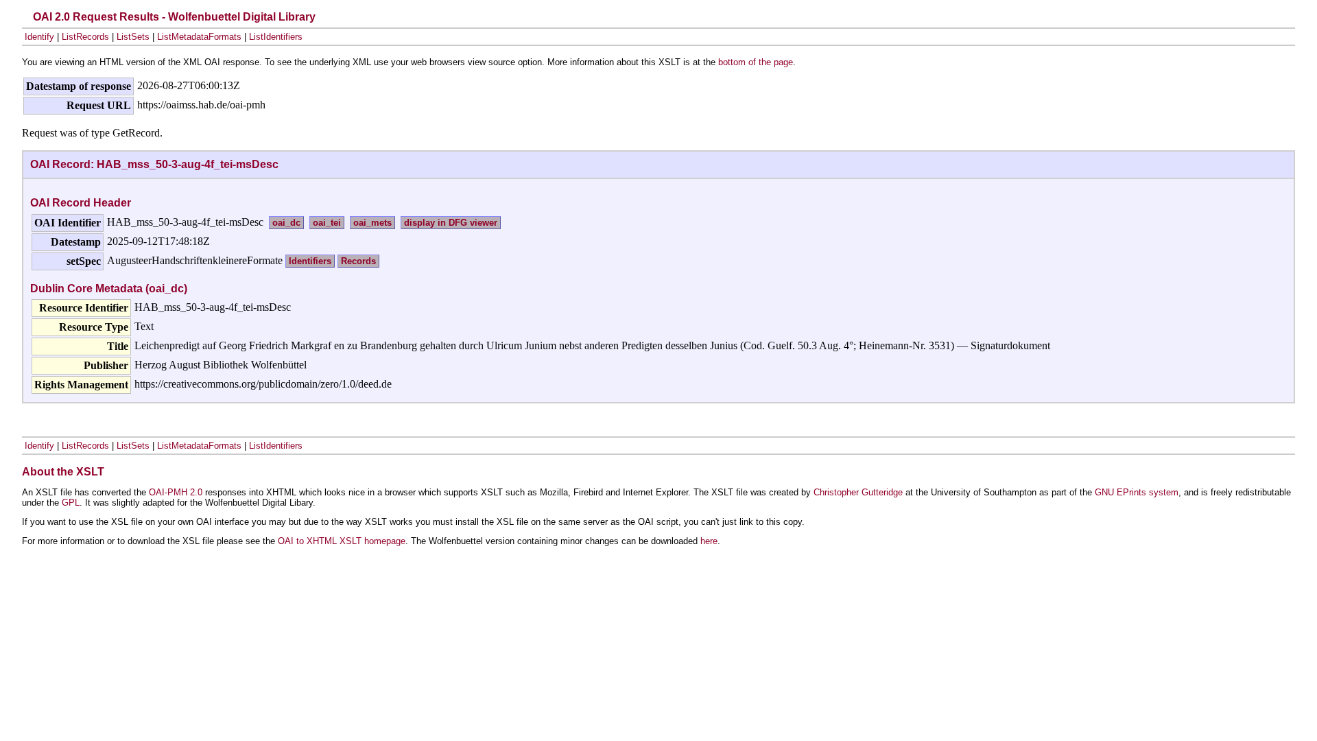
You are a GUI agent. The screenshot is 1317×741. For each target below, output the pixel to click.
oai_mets (372, 222)
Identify (39, 37)
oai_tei (327, 222)
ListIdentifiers (275, 37)
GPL (71, 502)
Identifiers (310, 261)
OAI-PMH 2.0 (175, 492)
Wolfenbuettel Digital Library (242, 17)
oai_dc (286, 222)
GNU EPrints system (1136, 492)
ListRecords (85, 37)
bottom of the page (755, 62)
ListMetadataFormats (199, 37)
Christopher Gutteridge (858, 492)
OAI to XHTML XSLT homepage (341, 541)
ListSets (133, 37)
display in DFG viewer (450, 222)
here (708, 541)
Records (358, 261)
